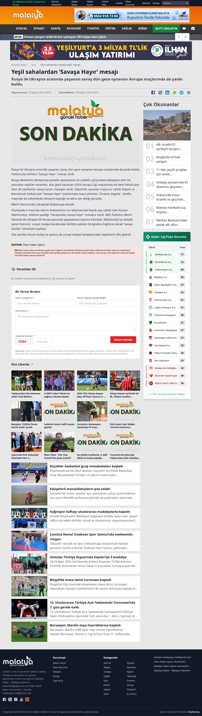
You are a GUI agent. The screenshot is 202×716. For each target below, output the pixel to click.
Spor (33, 64)
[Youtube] (21, 699)
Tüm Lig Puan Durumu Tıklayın (168, 394)
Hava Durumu (129, 3)
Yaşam (107, 689)
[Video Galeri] (184, 28)
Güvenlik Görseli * (24, 335)
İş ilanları (132, 693)
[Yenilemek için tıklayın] (24, 341)
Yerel (106, 693)
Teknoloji (131, 676)
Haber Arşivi (90, 3)
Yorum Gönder (123, 339)
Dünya (130, 684)
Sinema (131, 680)
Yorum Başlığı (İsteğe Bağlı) (91, 297)
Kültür (107, 684)
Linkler (119, 3)
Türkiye (93, 28)
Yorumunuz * (22, 310)
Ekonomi (74, 28)
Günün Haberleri (56, 3)
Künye (156, 3)
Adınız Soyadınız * (25, 297)
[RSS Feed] (27, 699)
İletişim (146, 3)
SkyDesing (193, 711)
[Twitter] (10, 699)
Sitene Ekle (105, 3)
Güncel (21, 28)
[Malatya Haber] (28, 15)
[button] (178, 36)
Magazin (131, 689)
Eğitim (110, 28)
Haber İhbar (74, 3)
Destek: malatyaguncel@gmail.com (172, 657)
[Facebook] (4, 699)
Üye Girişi (58, 680)
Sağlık (127, 28)
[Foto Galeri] (193, 28)
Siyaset (39, 28)
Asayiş (55, 28)
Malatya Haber (19, 64)
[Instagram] (16, 699)
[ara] (187, 3)
